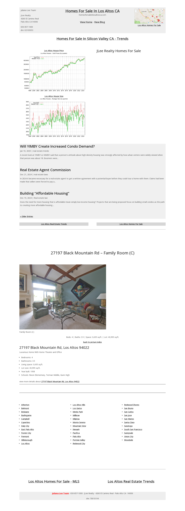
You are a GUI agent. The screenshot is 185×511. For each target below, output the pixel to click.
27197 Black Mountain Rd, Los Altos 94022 (60, 381)
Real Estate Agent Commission (45, 169)
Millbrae (76, 415)
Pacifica (76, 433)
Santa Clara (129, 422)
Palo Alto (77, 436)
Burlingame (26, 415)
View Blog (99, 22)
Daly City (25, 426)
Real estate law (41, 198)
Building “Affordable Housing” (44, 193)
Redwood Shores (131, 404)
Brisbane (25, 412)
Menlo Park (78, 412)
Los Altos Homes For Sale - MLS (53, 481)
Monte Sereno (79, 422)
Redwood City (79, 443)
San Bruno (128, 408)
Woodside (128, 440)
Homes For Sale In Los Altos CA (92, 10)
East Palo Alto (27, 429)
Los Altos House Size (54, 96)
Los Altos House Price (54, 50)
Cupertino (25, 422)
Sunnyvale (128, 433)
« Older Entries (26, 216)
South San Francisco (133, 429)
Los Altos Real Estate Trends (54, 224)
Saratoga (128, 426)
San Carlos (129, 412)
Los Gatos (77, 408)
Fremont (25, 436)
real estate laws (41, 174)
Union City (128, 436)
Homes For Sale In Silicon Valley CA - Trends (92, 38)
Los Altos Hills (79, 404)
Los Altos (25, 443)
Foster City (26, 433)
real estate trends (41, 151)
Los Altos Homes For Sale (149, 25)
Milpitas (76, 419)
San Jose (128, 415)
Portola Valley (79, 440)
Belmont (25, 408)
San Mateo (129, 419)
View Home (86, 22)
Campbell (25, 419)
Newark (76, 429)
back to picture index (92, 342)
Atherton (25, 404)
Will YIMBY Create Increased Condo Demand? (57, 146)
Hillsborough (26, 440)
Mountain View (79, 426)
